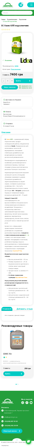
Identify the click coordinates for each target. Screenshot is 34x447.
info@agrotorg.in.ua (10, 417)
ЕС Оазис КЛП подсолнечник (10, 21)
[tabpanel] (17, 353)
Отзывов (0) (6, 309)
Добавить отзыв (25, 309)
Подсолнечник (22, 19)
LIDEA (16, 66)
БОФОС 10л (7, 354)
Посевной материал (12, 19)
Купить (7, 374)
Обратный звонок (10, 431)
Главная (3, 19)
